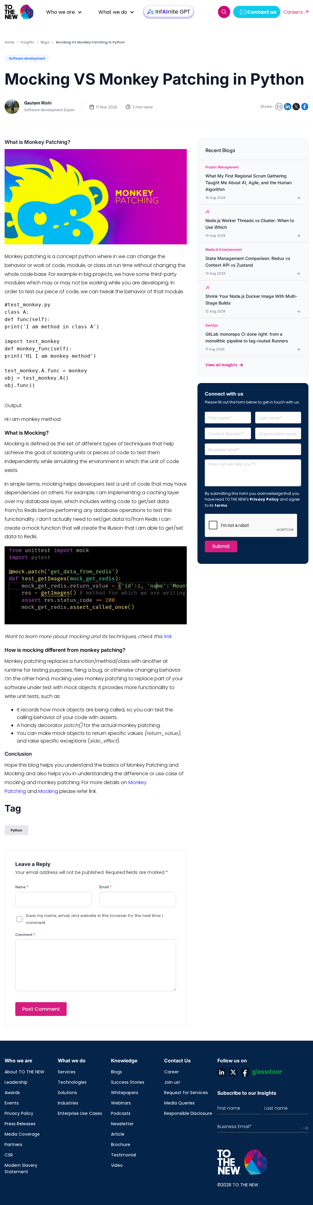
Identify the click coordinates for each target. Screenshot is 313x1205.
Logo (21, 12)
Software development (27, 58)
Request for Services (186, 1093)
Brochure (120, 1144)
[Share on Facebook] (304, 106)
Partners (13, 1144)
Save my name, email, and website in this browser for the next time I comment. (94, 919)
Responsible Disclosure (188, 1113)
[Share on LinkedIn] (287, 106)
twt (233, 1072)
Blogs (45, 42)
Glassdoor (267, 1072)
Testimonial (123, 1155)
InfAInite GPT (168, 12)
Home (9, 42)
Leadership (16, 1082)
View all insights (221, 364)
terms (221, 505)
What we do (112, 12)
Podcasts (121, 1113)
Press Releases (20, 1124)
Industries (68, 1103)
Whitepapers (124, 1093)
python (16, 830)
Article (117, 1134)
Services (66, 1072)
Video (117, 1165)
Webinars (121, 1103)
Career (171, 1072)
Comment (25, 934)
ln (221, 1072)
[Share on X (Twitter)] (296, 106)
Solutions (67, 1093)
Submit (221, 546)
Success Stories (127, 1082)
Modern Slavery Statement (21, 1168)
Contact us (261, 12)
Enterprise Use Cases (80, 1113)
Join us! (172, 1082)
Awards (12, 1093)
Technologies (72, 1082)
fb (245, 1072)
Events (12, 1103)
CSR (9, 1155)
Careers (293, 12)
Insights (27, 42)
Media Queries (179, 1103)
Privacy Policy (264, 499)
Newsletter (122, 1124)
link (167, 636)
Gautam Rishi (38, 102)
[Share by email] (279, 106)
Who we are (60, 12)
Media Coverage (22, 1134)
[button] (224, 12)
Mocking (48, 791)
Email (105, 887)
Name (21, 887)
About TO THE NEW (24, 1072)
